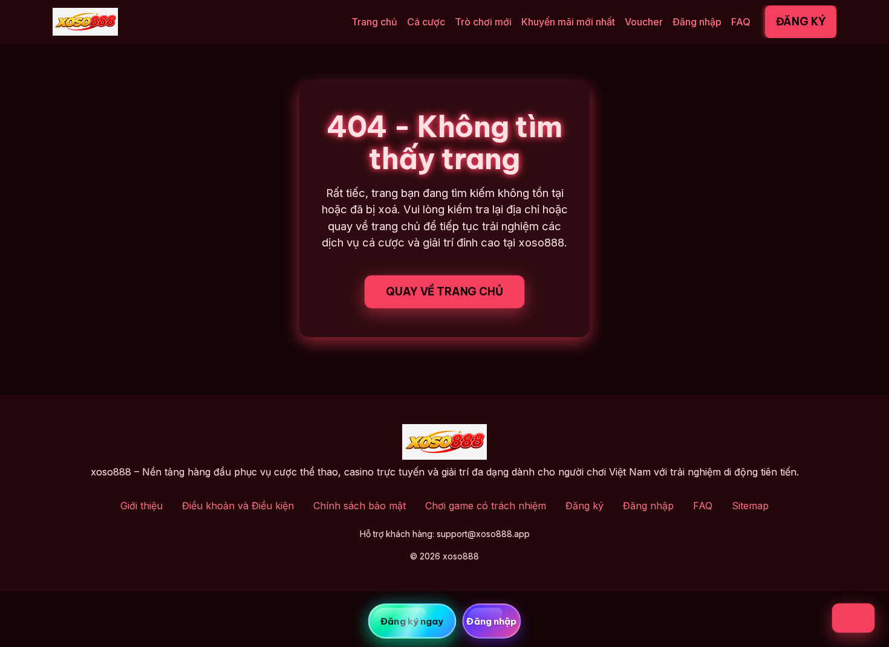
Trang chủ (374, 22)
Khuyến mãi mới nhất (568, 22)
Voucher (644, 22)
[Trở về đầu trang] (853, 618)
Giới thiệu (141, 506)
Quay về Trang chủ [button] (444, 291)
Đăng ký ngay (411, 621)
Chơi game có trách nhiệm (485, 506)
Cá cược (426, 22)
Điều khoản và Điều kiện (238, 506)
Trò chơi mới (483, 22)
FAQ (741, 22)
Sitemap (750, 506)
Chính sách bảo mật (359, 506)
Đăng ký (801, 21)
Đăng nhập (696, 22)
